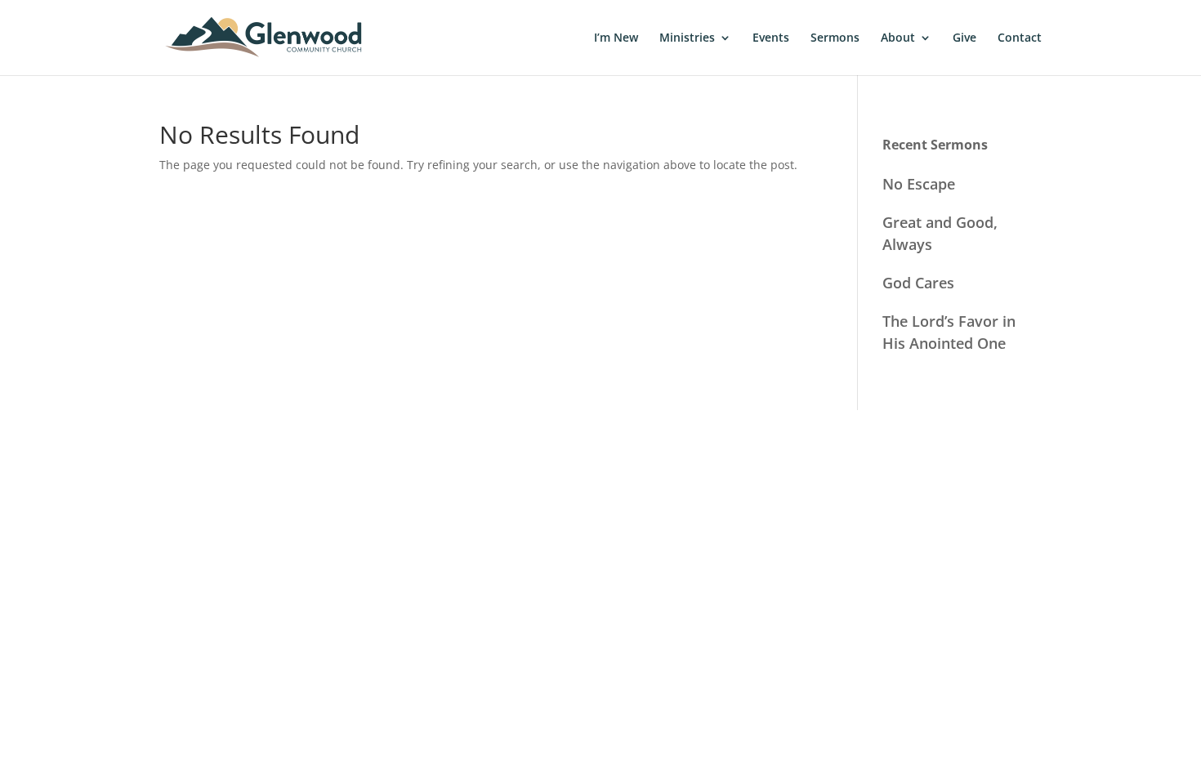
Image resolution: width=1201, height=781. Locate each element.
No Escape (918, 184)
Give (964, 38)
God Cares (918, 282)
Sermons (834, 38)
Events (770, 38)
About (898, 38)
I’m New (616, 38)
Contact (1020, 38)
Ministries (687, 38)
